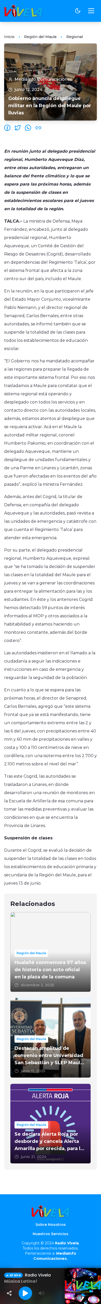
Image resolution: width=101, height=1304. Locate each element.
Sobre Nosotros (50, 1224)
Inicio (9, 36)
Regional (74, 36)
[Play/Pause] (25, 1293)
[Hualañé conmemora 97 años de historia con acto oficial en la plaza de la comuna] (50, 952)
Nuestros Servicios (50, 1234)
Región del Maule (40, 36)
